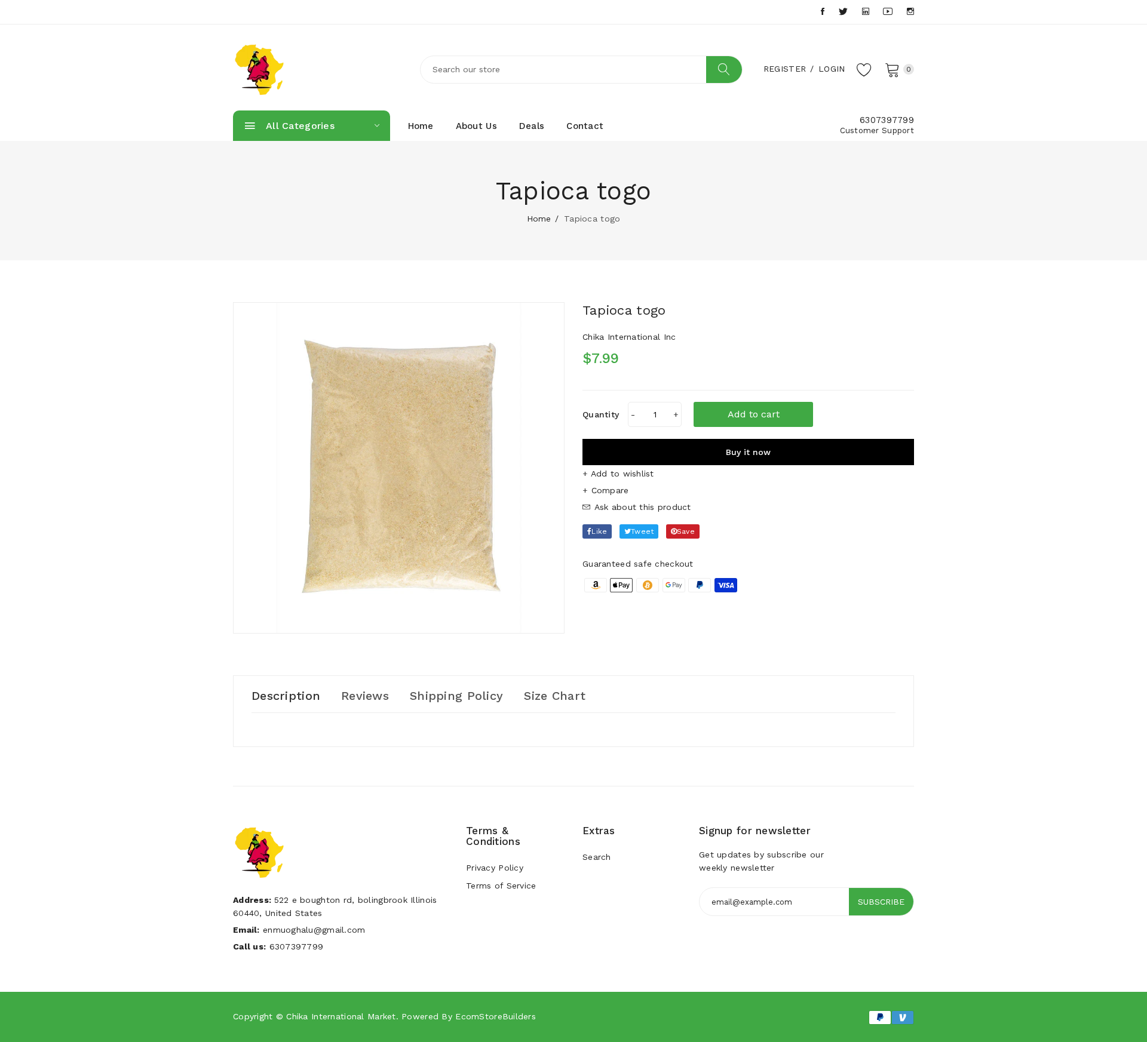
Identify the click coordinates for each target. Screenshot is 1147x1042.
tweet (642, 531)
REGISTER (784, 68)
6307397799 (887, 120)
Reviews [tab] (365, 695)
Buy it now (748, 452)
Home (421, 126)
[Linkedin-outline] (865, 11)
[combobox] (581, 69)
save (686, 531)
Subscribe (881, 901)
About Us (476, 126)
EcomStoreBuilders (495, 1016)
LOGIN (831, 68)
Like (599, 531)
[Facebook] (822, 11)
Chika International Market (340, 1016)
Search (596, 857)
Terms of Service (501, 885)
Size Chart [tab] (554, 695)
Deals (531, 126)
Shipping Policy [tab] (456, 695)
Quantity (600, 414)
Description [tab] (286, 695)
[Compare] (748, 490)
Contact (584, 126)
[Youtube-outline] (888, 11)
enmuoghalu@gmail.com (314, 930)
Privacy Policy (494, 867)
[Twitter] (843, 11)
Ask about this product (641, 507)
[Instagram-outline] (910, 11)
